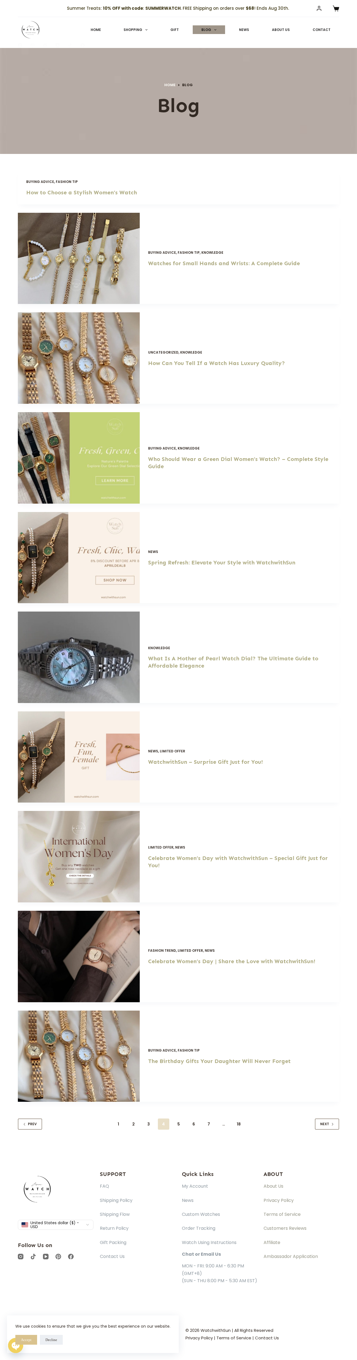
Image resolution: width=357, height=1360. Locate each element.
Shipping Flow (115, 1214)
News (244, 29)
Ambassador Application (291, 1256)
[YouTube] (58, 45)
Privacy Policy (279, 1200)
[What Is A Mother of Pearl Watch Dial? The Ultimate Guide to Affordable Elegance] (79, 657)
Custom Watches (201, 1214)
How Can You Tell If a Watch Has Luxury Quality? (216, 363)
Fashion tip (67, 181)
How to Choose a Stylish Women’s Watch (81, 192)
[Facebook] (83, 45)
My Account (195, 1186)
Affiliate (272, 1242)
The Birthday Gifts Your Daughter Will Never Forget (219, 1061)
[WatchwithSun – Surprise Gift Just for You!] (79, 757)
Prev (32, 1124)
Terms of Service (282, 1214)
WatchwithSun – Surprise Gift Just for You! (205, 761)
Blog (206, 29)
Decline (51, 1340)
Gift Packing (113, 1242)
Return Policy (114, 1228)
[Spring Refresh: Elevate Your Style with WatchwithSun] (79, 557)
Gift (174, 29)
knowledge (212, 252)
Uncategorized (163, 352)
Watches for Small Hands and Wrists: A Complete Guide (224, 263)
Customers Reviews (285, 1228)
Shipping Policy (116, 1200)
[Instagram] (20, 45)
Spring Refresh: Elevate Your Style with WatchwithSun (221, 562)
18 (239, 1124)
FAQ (104, 1186)
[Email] (45, 45)
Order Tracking (198, 1228)
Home (96, 29)
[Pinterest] (32, 45)
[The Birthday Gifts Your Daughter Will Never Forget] (79, 1056)
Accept (26, 1340)
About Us (281, 29)
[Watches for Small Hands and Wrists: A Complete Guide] (79, 258)
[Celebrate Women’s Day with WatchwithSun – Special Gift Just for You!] (79, 856)
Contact (322, 29)
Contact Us (112, 1256)
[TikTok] (70, 45)
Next (324, 1124)
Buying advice (40, 181)
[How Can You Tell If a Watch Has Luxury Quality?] (79, 358)
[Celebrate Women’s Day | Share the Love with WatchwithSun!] (79, 956)
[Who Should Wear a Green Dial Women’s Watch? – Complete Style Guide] (79, 458)
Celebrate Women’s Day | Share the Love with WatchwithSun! (231, 961)
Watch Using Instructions (209, 1242)
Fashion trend (162, 950)
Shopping (133, 29)
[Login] (319, 8)
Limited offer (172, 751)
